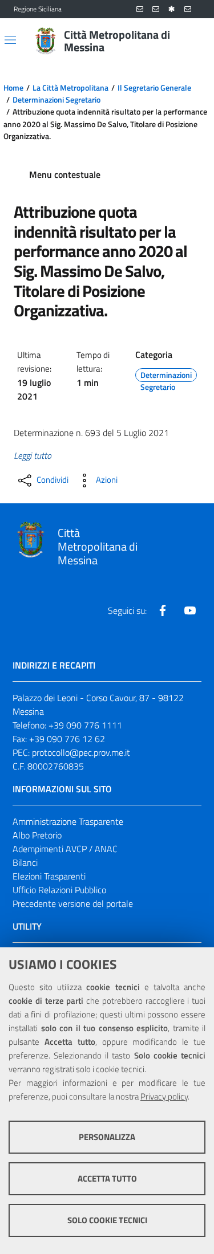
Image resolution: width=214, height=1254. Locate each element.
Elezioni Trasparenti (49, 876)
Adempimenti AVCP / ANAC (65, 849)
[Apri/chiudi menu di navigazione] (10, 40)
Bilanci (25, 862)
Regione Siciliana (38, 9)
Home (13, 88)
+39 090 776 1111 (85, 725)
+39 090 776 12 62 (67, 739)
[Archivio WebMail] (155, 9)
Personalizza (107, 1136)
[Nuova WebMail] (139, 9)
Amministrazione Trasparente (68, 821)
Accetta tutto (107, 1178)
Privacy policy (164, 1096)
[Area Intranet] (171, 9)
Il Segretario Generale (154, 88)
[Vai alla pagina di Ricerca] (193, 41)
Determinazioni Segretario (56, 99)
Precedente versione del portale (73, 903)
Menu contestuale (64, 174)
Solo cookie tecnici (107, 1220)
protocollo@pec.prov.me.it (81, 752)
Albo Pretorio (37, 835)
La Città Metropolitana (70, 88)
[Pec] (187, 9)
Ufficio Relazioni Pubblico (59, 890)
